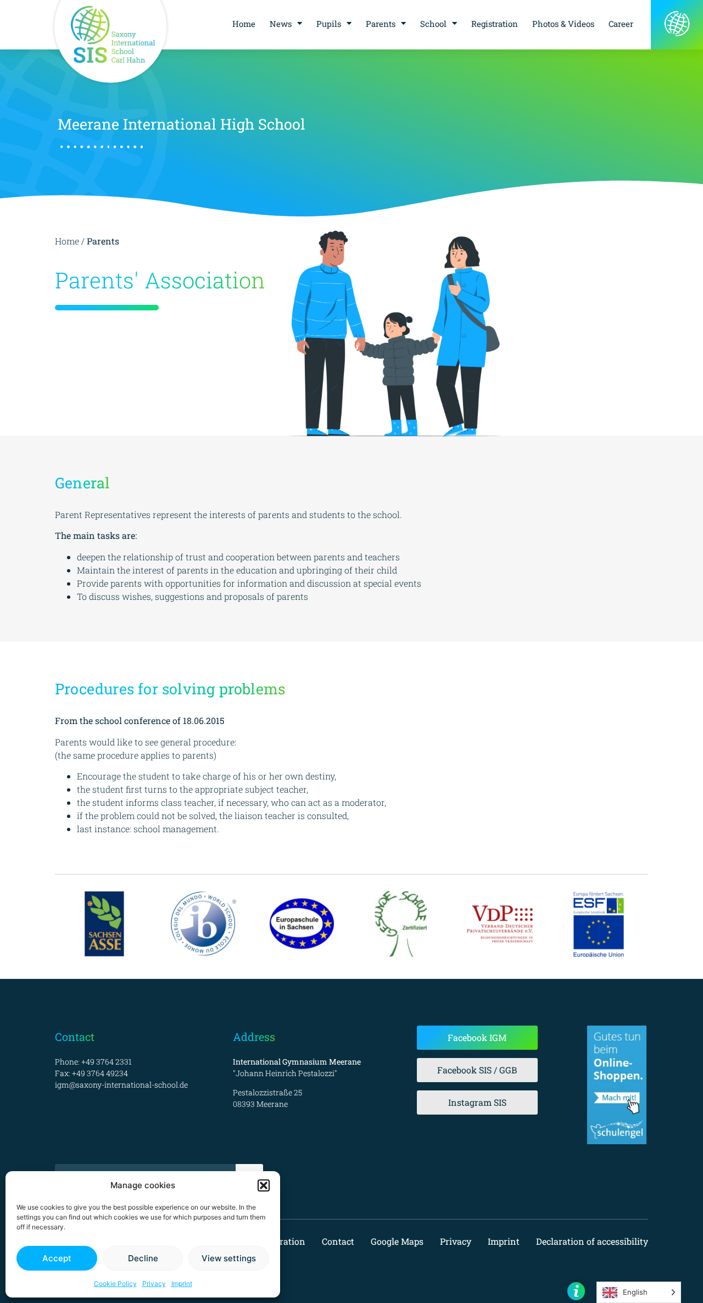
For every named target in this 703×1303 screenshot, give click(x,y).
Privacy (154, 1283)
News (281, 23)
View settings (229, 1258)
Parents (380, 23)
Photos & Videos (563, 23)
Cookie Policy (115, 1283)
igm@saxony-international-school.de (121, 1084)
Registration (494, 23)
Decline (143, 1258)
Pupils (328, 23)
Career (621, 23)
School (433, 23)
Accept (56, 1258)
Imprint (181, 1283)
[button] (263, 1185)
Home (243, 23)
